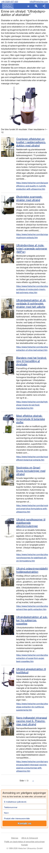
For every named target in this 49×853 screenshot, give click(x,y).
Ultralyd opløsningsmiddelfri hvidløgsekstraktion (32, 570)
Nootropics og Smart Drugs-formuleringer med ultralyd (30, 470)
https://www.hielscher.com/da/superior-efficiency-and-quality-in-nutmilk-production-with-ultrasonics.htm (32, 185)
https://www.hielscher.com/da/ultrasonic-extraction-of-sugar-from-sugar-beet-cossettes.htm (32, 658)
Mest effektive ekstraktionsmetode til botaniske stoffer (30, 419)
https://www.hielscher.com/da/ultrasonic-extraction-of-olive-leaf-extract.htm (32, 348)
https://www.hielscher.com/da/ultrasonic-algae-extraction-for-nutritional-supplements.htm (32, 706)
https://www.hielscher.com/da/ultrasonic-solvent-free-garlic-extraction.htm (32, 608)
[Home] (7, 6)
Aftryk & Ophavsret (29, 837)
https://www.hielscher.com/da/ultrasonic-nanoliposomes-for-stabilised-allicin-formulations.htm (32, 557)
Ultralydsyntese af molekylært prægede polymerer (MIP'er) (31, 248)
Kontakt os (24, 823)
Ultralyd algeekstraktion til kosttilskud (31, 670)
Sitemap (14, 837)
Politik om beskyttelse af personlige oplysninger (24, 841)
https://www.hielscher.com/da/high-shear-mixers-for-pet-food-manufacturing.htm (32, 404)
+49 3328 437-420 (9, 1)
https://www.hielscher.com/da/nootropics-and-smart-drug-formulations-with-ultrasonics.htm (32, 508)
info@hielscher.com (39, 1)
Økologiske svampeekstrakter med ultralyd (29, 198)
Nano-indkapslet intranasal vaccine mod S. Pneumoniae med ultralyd (31, 721)
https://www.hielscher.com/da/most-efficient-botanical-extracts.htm (32, 458)
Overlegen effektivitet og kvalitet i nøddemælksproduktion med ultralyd (31, 142)
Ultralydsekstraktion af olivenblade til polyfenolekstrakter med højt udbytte (31, 303)
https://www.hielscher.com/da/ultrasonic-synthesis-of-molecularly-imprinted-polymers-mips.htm (32, 289)
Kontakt (24, 844)
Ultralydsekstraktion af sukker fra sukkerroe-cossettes (32, 620)
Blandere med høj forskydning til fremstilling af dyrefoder (31, 361)
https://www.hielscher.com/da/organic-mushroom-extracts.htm (32, 236)
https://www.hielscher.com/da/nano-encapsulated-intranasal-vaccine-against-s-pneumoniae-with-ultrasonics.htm (32, 766)
